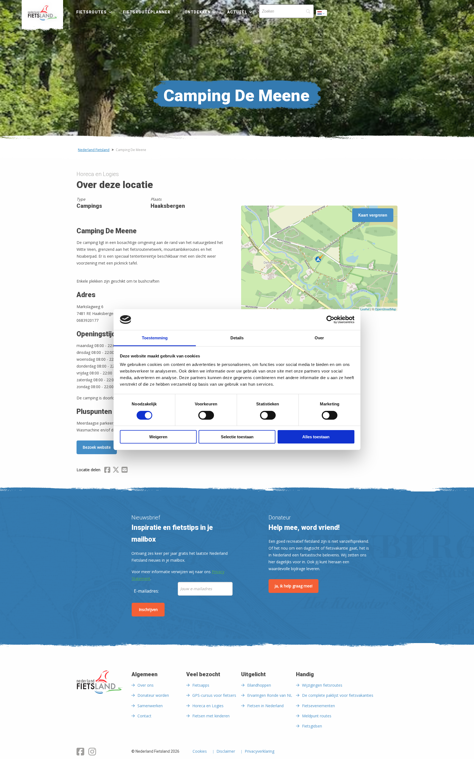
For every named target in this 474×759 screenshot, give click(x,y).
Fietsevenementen (318, 705)
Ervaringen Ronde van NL (269, 695)
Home (42, 13)
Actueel (237, 12)
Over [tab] (319, 338)
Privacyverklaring (259, 751)
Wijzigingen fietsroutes (322, 685)
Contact (144, 715)
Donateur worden (153, 695)
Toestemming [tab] (155, 338)
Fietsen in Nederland (265, 705)
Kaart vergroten (372, 215)
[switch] (206, 418)
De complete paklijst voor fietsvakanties (337, 695)
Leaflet (364, 309)
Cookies (200, 751)
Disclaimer (225, 751)
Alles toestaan (315, 436)
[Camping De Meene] (319, 258)
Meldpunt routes (316, 715)
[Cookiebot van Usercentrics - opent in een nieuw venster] (330, 319)
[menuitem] (42, 13)
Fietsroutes (91, 12)
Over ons (145, 685)
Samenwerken (150, 705)
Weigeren (158, 436)
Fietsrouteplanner (146, 12)
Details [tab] (237, 338)
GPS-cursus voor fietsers (214, 695)
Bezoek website (97, 447)
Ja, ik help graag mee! (293, 586)
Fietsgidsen (312, 726)
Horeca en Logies (208, 705)
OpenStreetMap (385, 309)
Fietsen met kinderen (211, 715)
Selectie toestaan (237, 436)
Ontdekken (198, 12)
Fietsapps (200, 685)
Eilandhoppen (259, 685)
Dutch (321, 14)
